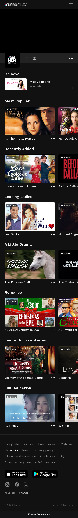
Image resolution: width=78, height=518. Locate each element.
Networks (11, 450)
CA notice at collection (20, 456)
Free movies (46, 444)
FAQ (61, 456)
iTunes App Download (16, 474)
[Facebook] (17, 484)
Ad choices (47, 456)
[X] (26, 484)
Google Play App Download (45, 474)
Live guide (12, 444)
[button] (39, 84)
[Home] (16, 4)
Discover (28, 444)
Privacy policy (44, 450)
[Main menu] (71, 4)
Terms (26, 450)
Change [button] (23, 492)
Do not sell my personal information (30, 462)
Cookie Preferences (39, 514)
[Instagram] (7, 484)
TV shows (65, 444)
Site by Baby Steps (62, 505)
